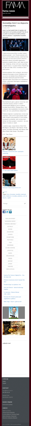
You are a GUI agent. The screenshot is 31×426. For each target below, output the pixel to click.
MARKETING (6, 395)
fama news (5, 424)
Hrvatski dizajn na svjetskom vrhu (12, 284)
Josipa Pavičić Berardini (9, 412)
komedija (14, 196)
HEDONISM (10, 245)
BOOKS (10, 229)
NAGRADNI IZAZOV (8, 397)
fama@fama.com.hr (7, 390)
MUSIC (10, 253)
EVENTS (10, 234)
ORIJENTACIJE (10, 256)
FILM (10, 242)
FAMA (11, 424)
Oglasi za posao (7, 410)
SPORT (10, 264)
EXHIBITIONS (10, 237)
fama (8, 194)
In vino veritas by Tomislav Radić (11, 414)
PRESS (10, 258)
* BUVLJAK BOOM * (10, 218)
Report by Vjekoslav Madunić (10, 418)
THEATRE (10, 266)
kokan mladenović (7, 196)
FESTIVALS (10, 240)
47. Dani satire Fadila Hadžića (10, 170)
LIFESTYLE (10, 250)
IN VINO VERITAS (10, 248)
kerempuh (23, 194)
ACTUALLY (10, 226)
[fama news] (15, 7)
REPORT (10, 261)
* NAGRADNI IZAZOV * (10, 221)
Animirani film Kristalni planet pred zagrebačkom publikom (12, 297)
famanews (12, 194)
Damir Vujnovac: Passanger (9, 416)
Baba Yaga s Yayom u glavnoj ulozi (13, 301)
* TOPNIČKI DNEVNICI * (10, 224)
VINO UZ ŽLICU (10, 269)
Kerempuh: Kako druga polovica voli (12, 187)
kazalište (18, 194)
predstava (19, 196)
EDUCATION (10, 232)
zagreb (9, 198)
